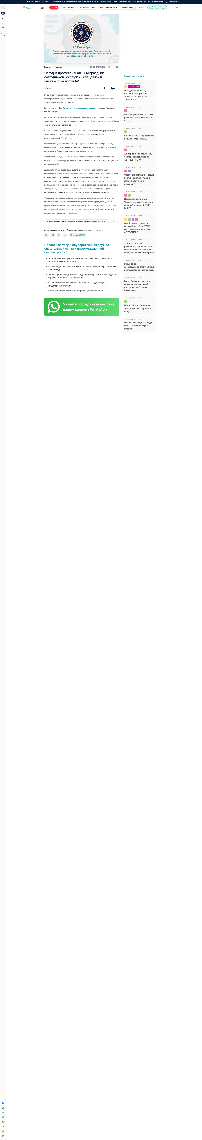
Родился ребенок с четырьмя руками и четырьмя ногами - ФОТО (139, 117)
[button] (144, 7)
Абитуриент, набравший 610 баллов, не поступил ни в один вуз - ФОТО (138, 156)
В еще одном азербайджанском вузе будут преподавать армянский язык (139, 267)
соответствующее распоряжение (81, 108)
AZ (3, 7)
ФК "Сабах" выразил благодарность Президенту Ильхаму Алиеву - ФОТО (58, 2)
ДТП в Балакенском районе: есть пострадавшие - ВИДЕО (166, 2)
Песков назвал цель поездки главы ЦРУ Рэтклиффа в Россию (138, 325)
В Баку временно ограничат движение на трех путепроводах (115, 2)
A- (105, 88)
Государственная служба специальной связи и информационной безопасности (77, 221)
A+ (112, 88)
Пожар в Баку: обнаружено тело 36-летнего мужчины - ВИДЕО (138, 308)
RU (3, 13)
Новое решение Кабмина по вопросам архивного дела (75, 290)
